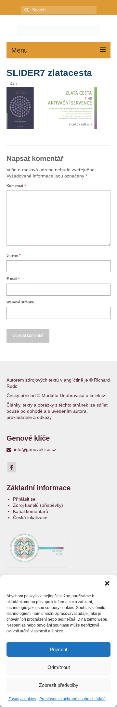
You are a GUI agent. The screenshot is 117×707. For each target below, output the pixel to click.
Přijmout (58, 649)
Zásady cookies (22, 699)
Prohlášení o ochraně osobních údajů (72, 699)
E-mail (13, 279)
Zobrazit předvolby (58, 685)
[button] (107, 583)
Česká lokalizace (30, 517)
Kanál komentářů (30, 511)
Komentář (16, 186)
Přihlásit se (24, 499)
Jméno (13, 255)
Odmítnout (58, 667)
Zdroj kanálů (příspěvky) (38, 505)
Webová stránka (20, 302)
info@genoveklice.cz (34, 449)
